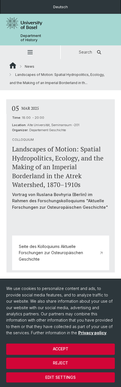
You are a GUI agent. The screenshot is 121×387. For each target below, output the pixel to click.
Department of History (31, 38)
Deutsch (60, 7)
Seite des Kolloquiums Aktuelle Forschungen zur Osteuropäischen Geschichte (51, 252)
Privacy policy (92, 332)
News (29, 66)
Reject (60, 362)
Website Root (13, 65)
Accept (60, 348)
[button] (30, 52)
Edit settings (60, 377)
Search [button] (85, 52)
